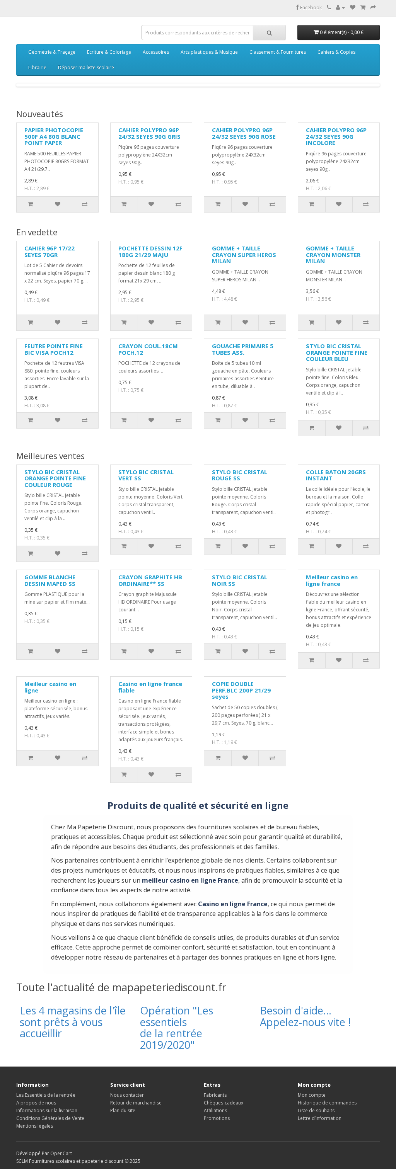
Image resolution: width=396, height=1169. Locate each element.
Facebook (310, 7)
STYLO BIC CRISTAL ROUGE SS (239, 475)
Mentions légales (34, 1126)
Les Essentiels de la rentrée (45, 1095)
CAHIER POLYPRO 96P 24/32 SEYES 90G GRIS (149, 133)
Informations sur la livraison (46, 1110)
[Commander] (373, 7)
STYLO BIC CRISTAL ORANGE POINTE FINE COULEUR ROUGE (55, 478)
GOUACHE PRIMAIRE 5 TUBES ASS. (242, 349)
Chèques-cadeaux (223, 1102)
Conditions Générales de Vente (50, 1118)
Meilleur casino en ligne (50, 687)
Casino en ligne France (233, 904)
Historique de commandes (327, 1102)
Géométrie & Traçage (51, 52)
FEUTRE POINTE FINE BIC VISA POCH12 (53, 349)
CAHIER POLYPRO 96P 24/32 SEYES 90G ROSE (244, 133)
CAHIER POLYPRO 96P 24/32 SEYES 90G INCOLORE (336, 136)
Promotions (217, 1118)
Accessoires (156, 52)
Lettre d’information (319, 1118)
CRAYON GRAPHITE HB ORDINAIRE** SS (150, 580)
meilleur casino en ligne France (190, 880)
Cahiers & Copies (336, 52)
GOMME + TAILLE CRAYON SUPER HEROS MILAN (244, 254)
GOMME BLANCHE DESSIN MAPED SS (49, 580)
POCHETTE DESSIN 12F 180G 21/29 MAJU (150, 251)
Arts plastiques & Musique (209, 52)
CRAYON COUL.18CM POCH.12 (148, 349)
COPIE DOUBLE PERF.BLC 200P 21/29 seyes (241, 690)
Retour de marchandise (136, 1102)
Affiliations (215, 1110)
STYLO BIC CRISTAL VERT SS (146, 475)
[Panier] (362, 7)
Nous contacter (127, 1095)
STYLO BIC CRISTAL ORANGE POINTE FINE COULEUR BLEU (336, 352)
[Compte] (340, 7)
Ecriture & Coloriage (109, 52)
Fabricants (215, 1095)
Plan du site (122, 1110)
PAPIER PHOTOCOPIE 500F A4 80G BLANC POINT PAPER (53, 136)
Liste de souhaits (316, 1110)
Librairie (37, 67)
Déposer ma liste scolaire (86, 67)
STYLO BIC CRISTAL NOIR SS (239, 580)
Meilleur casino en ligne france (332, 580)
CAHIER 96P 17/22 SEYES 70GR (49, 251)
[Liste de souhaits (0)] (352, 7)
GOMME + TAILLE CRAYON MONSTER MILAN (333, 254)
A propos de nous (36, 1102)
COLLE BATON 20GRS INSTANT (336, 475)
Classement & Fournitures (277, 52)
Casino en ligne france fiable (150, 687)
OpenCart (61, 1153)
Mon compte (312, 1095)
